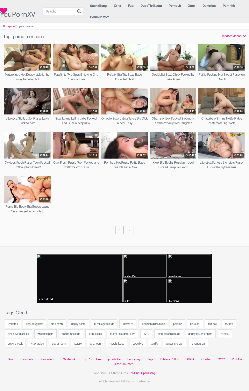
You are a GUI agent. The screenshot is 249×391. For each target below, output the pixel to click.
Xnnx (192, 5)
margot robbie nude (169, 334)
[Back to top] (238, 378)
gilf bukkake (95, 334)
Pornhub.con (47, 359)
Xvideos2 (69, 359)
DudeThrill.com (151, 5)
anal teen (95, 343)
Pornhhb (229, 5)
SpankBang (98, 5)
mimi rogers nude (104, 324)
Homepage (8, 26)
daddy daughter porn (200, 334)
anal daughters (34, 324)
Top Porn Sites (91, 359)
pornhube (114, 359)
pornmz (177, 324)
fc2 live (229, 324)
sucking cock (15, 343)
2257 (221, 359)
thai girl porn (59, 343)
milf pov (212, 324)
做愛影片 (128, 324)
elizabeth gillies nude (153, 324)
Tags (150, 359)
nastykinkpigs (116, 343)
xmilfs (154, 343)
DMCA (190, 359)
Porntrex (13, 324)
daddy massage (71, 334)
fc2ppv (78, 343)
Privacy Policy (169, 359)
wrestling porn (45, 334)
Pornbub (175, 5)
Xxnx (117, 5)
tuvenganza (198, 343)
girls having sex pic (18, 334)
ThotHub (134, 373)
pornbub (27, 359)
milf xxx (225, 334)
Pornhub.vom (99, 17)
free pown (57, 324)
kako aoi (195, 324)
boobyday (133, 359)
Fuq (131, 5)
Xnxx (11, 359)
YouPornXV (17, 11)
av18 (146, 334)
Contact (206, 359)
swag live (138, 343)
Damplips (209, 5)
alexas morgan (174, 343)
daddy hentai (78, 324)
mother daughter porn (122, 334)
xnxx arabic (37, 343)
